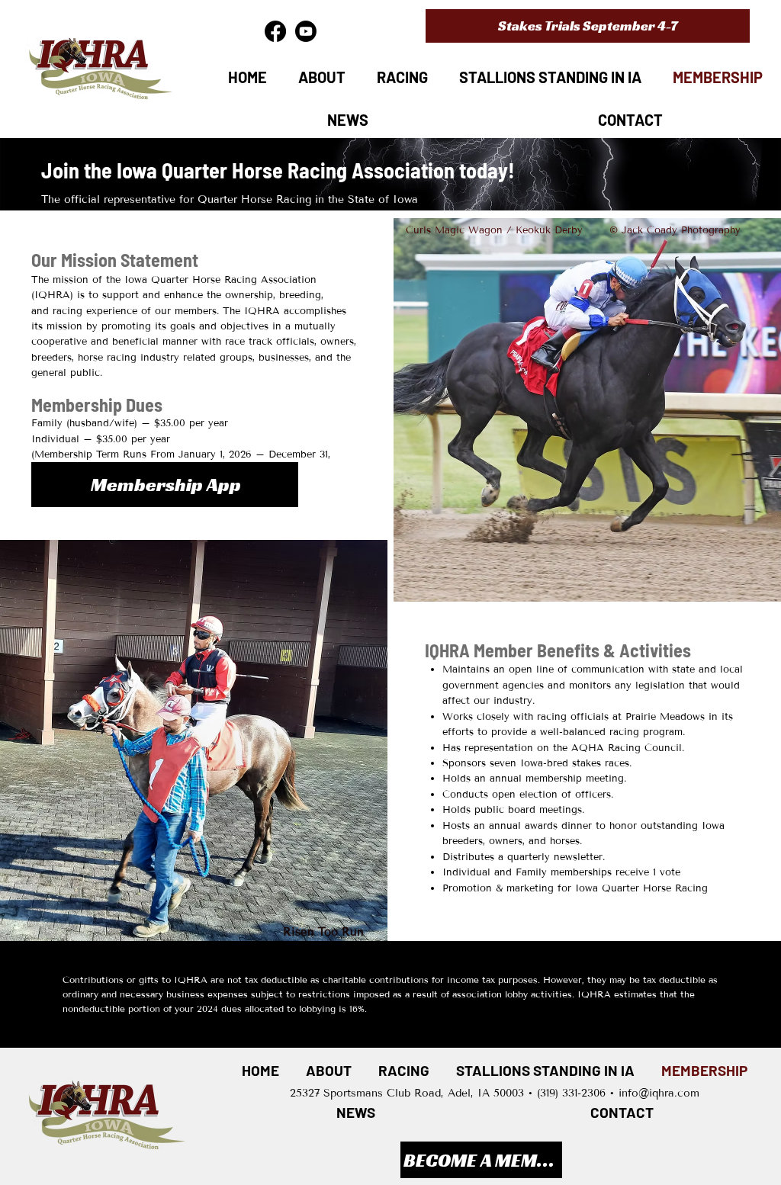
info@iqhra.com (659, 1093)
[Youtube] (306, 31)
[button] (588, 26)
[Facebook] (275, 31)
